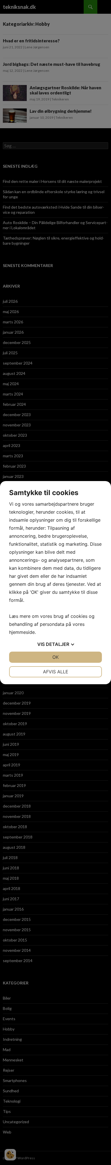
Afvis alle (55, 672)
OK (55, 657)
